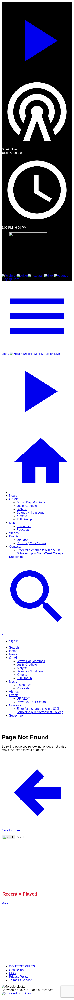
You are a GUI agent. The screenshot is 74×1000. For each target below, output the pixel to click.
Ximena (22, 516)
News (13, 495)
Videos (14, 533)
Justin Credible (27, 505)
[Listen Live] (37, 39)
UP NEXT (23, 539)
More (5, 903)
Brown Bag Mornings (31, 502)
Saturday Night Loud (30, 512)
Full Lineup (24, 519)
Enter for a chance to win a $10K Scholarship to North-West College (40, 551)
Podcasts (23, 529)
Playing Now (10, 279)
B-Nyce (22, 509)
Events (13, 536)
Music (13, 522)
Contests (15, 546)
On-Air (13, 499)
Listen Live (24, 526)
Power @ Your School (31, 543)
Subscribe (16, 556)
